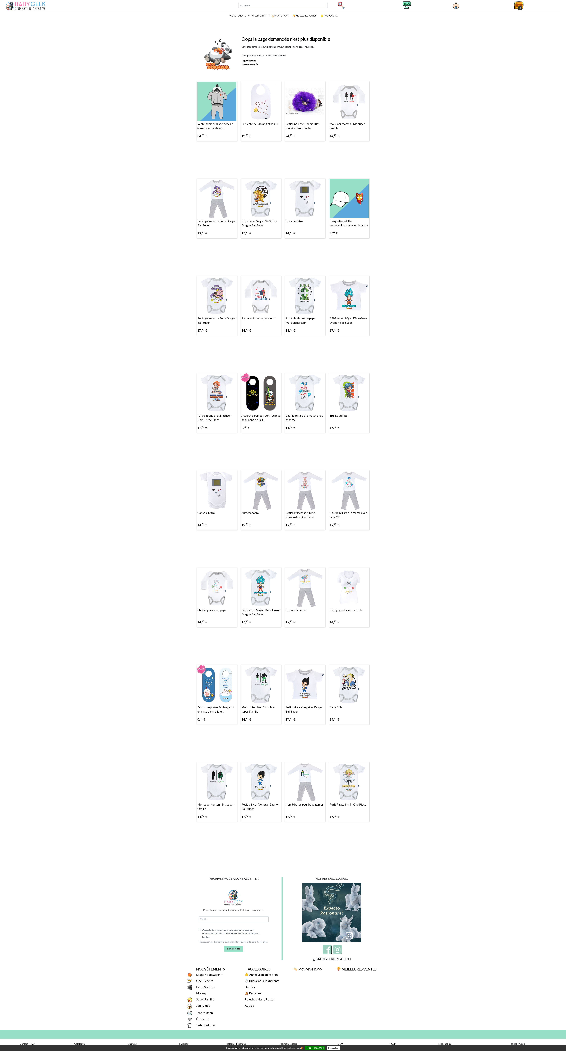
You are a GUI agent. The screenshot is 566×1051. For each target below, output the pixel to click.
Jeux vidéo (203, 1005)
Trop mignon (204, 1012)
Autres (249, 1005)
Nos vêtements (238, 15)
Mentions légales (288, 1043)
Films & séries (205, 987)
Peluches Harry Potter (259, 999)
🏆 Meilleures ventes (304, 15)
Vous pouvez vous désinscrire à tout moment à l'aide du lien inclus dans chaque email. (233, 942)
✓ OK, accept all (315, 1048)
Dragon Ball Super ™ (209, 974)
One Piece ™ (204, 980)
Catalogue (79, 1043)
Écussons (202, 1019)
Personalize (333, 1048)
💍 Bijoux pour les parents (261, 980)
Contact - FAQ (27, 1043)
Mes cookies (444, 1043)
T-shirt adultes (205, 1025)
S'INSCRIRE (234, 948)
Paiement (131, 1043)
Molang (201, 993)
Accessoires (259, 15)
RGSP (393, 1043)
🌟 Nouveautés (329, 15)
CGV (340, 1043)
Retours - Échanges (236, 1043)
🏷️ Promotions (280, 15)
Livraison (183, 1043)
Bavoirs (249, 987)
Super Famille (205, 999)
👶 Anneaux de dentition (261, 974)
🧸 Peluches (252, 993)
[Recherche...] (341, 5)
